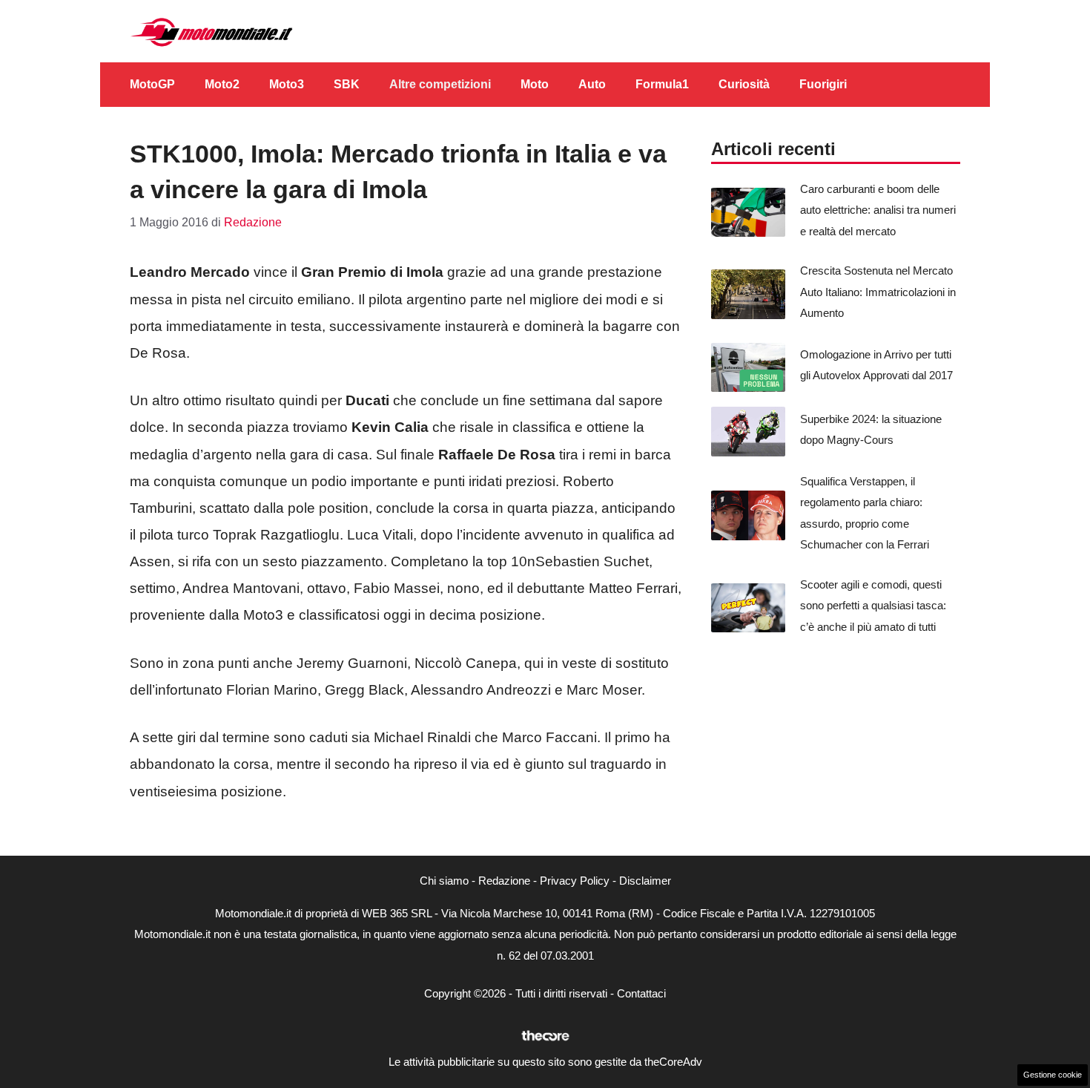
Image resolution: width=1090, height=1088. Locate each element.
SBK (347, 84)
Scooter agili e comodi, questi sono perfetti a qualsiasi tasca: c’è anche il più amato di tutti (873, 605)
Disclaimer (645, 880)
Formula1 (662, 84)
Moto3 (286, 84)
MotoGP (152, 84)
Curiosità (744, 84)
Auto (592, 84)
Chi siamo (444, 880)
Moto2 (222, 84)
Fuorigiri (823, 84)
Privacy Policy (575, 880)
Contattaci (641, 993)
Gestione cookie (1052, 1074)
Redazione (504, 880)
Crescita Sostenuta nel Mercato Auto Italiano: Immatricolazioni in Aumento (878, 291)
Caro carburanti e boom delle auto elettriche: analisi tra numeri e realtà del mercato (878, 210)
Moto (535, 84)
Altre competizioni (440, 84)
